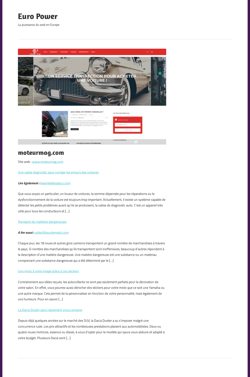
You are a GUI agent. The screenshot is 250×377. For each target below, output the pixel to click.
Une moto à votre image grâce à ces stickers (48, 271)
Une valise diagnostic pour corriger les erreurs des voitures (58, 172)
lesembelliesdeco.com (55, 183)
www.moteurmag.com (47, 161)
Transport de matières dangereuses (42, 221)
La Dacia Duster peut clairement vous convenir (50, 309)
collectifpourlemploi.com (52, 232)
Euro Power (38, 16)
